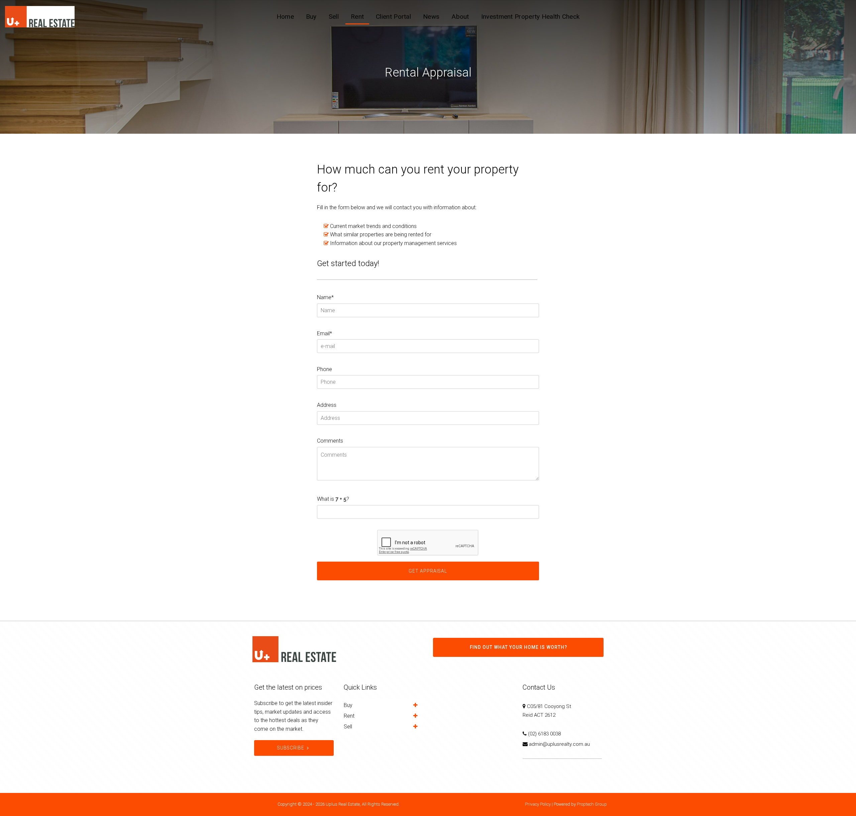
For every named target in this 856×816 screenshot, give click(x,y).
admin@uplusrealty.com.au (559, 744)
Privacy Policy (538, 804)
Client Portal (393, 16)
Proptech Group (592, 804)
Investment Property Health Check (530, 16)
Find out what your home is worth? (518, 647)
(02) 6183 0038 (544, 734)
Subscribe (290, 747)
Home (285, 16)
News (431, 16)
